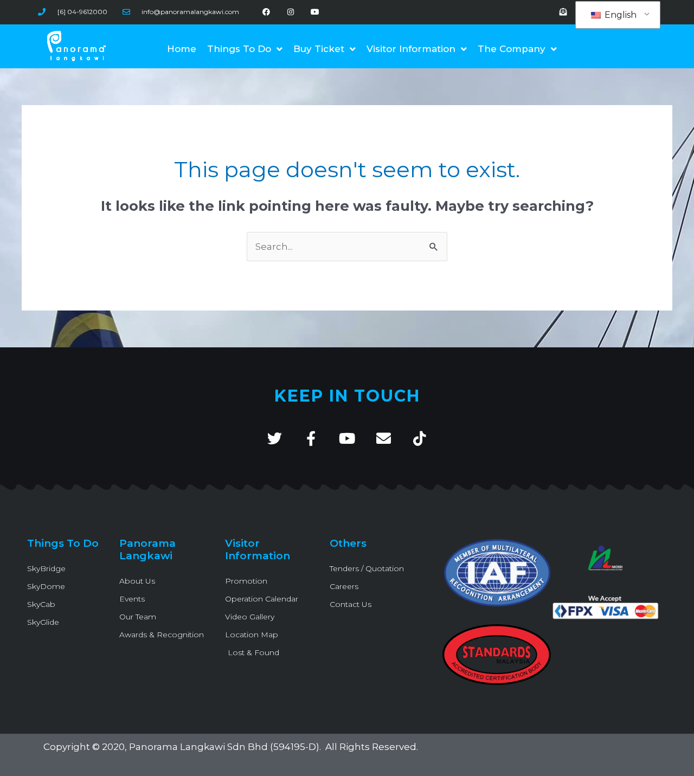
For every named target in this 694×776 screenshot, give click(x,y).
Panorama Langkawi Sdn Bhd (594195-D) (224, 746)
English (619, 15)
